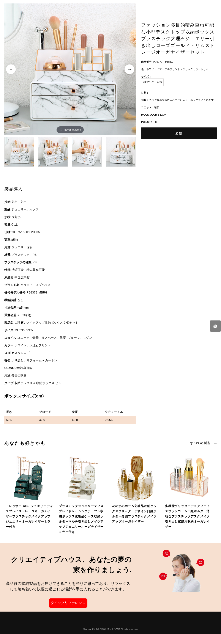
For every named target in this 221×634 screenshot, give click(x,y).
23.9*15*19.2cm (152, 82)
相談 (178, 133)
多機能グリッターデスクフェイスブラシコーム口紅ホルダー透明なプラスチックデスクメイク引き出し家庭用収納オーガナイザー (187, 516)
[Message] (215, 326)
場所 (150, 107)
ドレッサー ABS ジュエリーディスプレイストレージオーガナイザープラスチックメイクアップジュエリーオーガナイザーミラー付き (29, 516)
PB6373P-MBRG (157, 61)
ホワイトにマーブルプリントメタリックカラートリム (174, 69)
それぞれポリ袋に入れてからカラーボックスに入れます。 (178, 100)
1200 (153, 114)
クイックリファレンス (68, 603)
